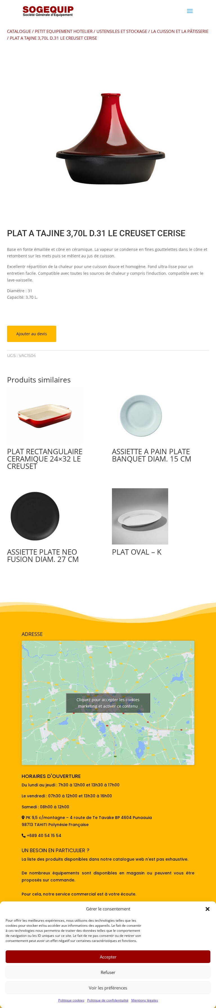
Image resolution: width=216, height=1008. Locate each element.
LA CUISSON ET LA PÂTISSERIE (179, 31)
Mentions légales (144, 1000)
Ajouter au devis (31, 333)
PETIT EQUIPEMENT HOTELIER (64, 31)
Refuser (108, 972)
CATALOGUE (19, 31)
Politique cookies (71, 1000)
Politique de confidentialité (108, 1000)
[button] (207, 909)
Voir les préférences (108, 988)
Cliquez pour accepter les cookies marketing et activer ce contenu (108, 703)
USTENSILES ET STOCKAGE (121, 31)
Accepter (108, 957)
